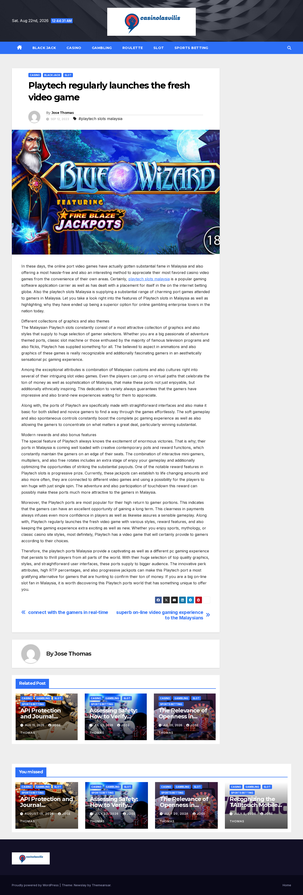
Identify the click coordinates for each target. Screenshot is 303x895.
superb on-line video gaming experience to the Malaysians (159, 615)
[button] (289, 47)
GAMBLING (102, 48)
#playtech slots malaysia (100, 118)
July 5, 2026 (245, 813)
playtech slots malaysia (149, 279)
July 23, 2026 (107, 813)
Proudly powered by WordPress (36, 885)
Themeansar (101, 885)
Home (287, 885)
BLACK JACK (44, 48)
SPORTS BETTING (191, 48)
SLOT (158, 48)
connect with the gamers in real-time (68, 612)
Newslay (80, 885)
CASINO (74, 48)
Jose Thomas (63, 113)
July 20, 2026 (176, 813)
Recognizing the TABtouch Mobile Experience (254, 805)
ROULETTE (132, 48)
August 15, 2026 (40, 813)
